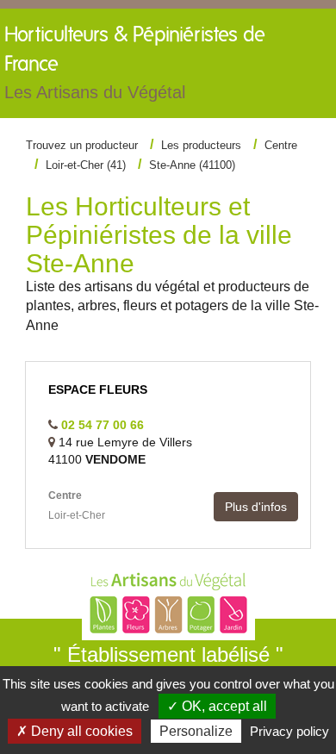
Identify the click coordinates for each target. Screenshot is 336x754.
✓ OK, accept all (217, 706)
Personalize (196, 731)
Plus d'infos (256, 507)
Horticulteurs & (134, 63)
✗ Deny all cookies (74, 731)
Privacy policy (289, 731)
